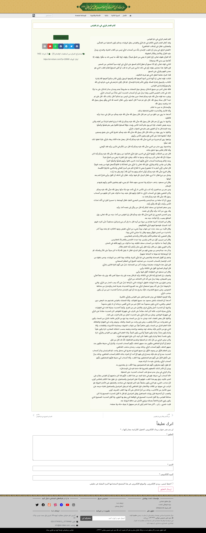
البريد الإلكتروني (166, 474)
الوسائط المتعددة (80, 15)
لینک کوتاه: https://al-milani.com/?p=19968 (61, 59)
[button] (61, 37)
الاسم (170, 464)
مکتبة (106, 15)
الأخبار (124, 15)
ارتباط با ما (120, 503)
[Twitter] (37, 505)
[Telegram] (61, 505)
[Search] (34, 15)
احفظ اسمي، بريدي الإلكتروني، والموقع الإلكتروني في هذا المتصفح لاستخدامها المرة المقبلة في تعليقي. (130, 484)
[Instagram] (74, 505)
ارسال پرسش (119, 506)
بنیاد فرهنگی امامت (164, 504)
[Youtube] (67, 505)
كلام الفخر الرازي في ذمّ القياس (103, 25)
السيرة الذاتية (115, 15)
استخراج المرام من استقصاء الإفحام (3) (67, 53)
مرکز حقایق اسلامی (165, 501)
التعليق (169, 434)
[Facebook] (43, 505)
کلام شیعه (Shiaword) (163, 508)
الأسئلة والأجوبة (95, 15)
